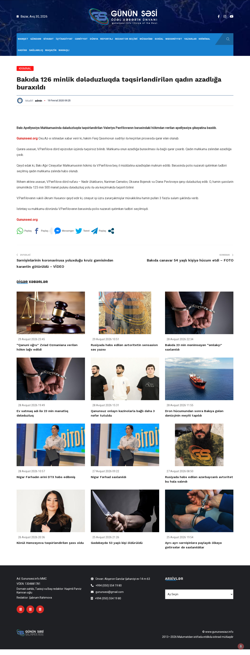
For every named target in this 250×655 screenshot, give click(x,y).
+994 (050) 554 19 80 (109, 585)
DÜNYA (94, 38)
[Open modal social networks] (111, 231)
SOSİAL (159, 38)
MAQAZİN (50, 50)
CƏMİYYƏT (81, 38)
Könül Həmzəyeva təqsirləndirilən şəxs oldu (50, 543)
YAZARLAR (190, 38)
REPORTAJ (106, 38)
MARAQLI (64, 50)
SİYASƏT (48, 38)
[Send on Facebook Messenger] (64, 231)
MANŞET (23, 38)
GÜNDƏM (35, 38)
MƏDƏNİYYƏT (173, 38)
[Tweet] (82, 231)
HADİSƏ (22, 50)
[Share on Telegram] (98, 231)
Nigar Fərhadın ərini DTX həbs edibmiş (46, 477)
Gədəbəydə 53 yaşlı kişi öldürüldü (117, 543)
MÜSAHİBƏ (146, 38)
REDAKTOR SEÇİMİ (126, 38)
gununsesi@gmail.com (110, 591)
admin (38, 100)
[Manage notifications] (241, 646)
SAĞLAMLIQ (36, 50)
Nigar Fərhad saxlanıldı (108, 477)
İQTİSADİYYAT (64, 38)
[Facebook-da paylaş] (40, 231)
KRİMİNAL (204, 38)
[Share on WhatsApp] (24, 231)
